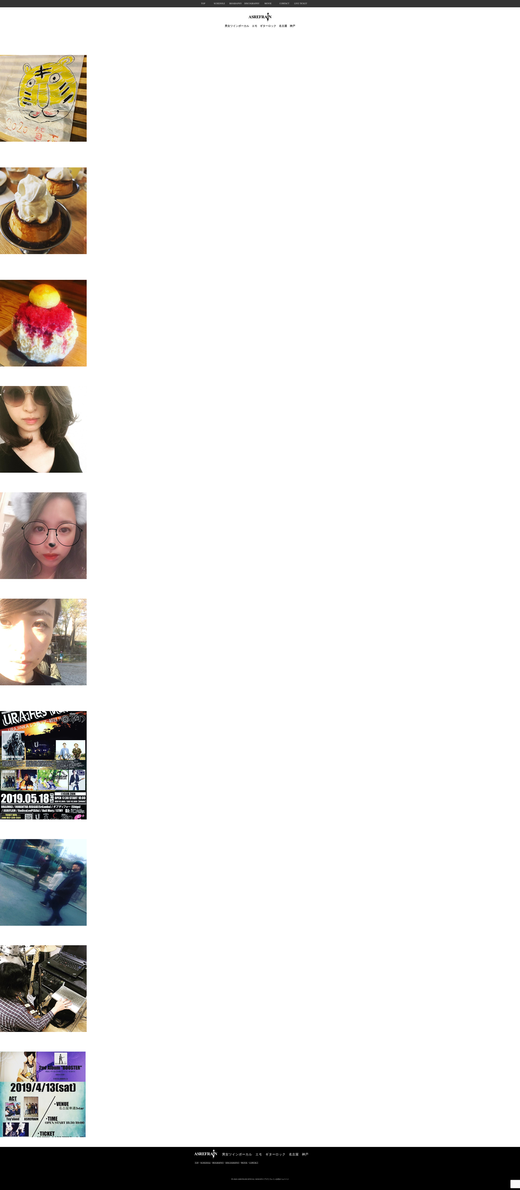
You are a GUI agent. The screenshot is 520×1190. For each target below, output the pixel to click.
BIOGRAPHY (235, 3)
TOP (203, 3)
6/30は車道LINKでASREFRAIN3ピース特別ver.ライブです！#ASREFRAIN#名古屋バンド (260, 375)
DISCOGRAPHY (251, 3)
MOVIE (268, 3)
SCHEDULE (219, 3)
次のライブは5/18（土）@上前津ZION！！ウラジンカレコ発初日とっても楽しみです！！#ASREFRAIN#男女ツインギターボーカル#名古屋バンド (260, 828)
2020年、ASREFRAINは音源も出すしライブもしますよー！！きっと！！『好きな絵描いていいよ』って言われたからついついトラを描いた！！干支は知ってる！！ (260, 44)
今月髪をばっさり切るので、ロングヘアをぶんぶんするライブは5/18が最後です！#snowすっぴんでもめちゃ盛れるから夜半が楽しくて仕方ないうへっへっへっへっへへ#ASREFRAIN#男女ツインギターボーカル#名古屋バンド (260, 481)
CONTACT (284, 3)
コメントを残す (76, 145)
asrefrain (37, 145)
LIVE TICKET (300, 3)
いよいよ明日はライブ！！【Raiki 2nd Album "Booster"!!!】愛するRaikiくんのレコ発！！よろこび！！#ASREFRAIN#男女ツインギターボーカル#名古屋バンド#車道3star (260, 934)
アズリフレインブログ (55, 145)
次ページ (14, 1145)
